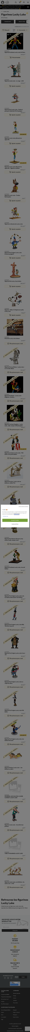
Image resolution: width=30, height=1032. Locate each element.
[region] (15, 516)
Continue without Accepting (23, 506)
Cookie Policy (16, 514)
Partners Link (5, 516)
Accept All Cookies (15, 520)
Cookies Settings (15, 524)
